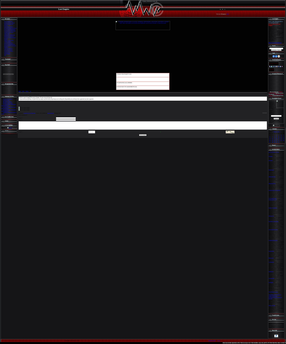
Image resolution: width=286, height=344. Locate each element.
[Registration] (222, 9)
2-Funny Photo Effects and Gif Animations (8, 107)
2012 (23, 91)
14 (272, 138)
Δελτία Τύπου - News (274, 152)
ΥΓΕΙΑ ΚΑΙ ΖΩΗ (273, 240)
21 (30, 91)
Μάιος (27, 91)
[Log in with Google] (279, 56)
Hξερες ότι (271, 216)
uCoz (218, 340)
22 (274, 140)
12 (283, 137)
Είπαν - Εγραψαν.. (273, 208)
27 (269, 142)
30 (276, 142)
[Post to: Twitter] (271, 66)
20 (269, 140)
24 (278, 140)
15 (274, 138)
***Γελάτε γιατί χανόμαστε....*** (273, 199)
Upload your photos (7, 99)
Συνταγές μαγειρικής (273, 221)
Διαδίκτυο (271, 271)
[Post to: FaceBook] (275, 66)
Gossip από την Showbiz (29, 113)
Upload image (6, 100)
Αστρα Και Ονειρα (273, 229)
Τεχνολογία (271, 278)
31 (278, 142)
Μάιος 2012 (276, 131)
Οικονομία (271, 170)
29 (274, 142)
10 (278, 137)
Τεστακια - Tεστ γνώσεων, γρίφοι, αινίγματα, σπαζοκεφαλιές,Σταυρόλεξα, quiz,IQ (275, 296)
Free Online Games (273, 292)
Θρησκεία (271, 258)
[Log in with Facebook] (276, 56)
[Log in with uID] (274, 56)
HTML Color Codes (8, 103)
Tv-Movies (271, 262)
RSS (228, 14)
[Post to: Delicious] (270, 66)
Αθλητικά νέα (272, 176)
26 (283, 140)
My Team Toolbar (7, 101)
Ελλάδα (270, 156)
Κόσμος (271, 160)
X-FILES (271, 282)
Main (19, 91)
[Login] (224, 9)
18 (281, 138)
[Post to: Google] (277, 66)
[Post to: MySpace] (279, 66)
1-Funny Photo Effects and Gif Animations (8, 105)
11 (281, 137)
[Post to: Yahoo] (282, 66)
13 (269, 138)
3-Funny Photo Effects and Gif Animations (8, 110)
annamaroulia (50, 113)
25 (281, 140)
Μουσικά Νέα (272, 183)
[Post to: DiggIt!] (273, 66)
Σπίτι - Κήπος (272, 305)
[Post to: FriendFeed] (280, 66)
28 (272, 142)
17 (278, 138)
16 (276, 138)
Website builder (212, 340)
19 (283, 138)
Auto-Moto (271, 251)
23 (276, 140)
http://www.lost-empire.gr (275, 42)
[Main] (220, 9)
